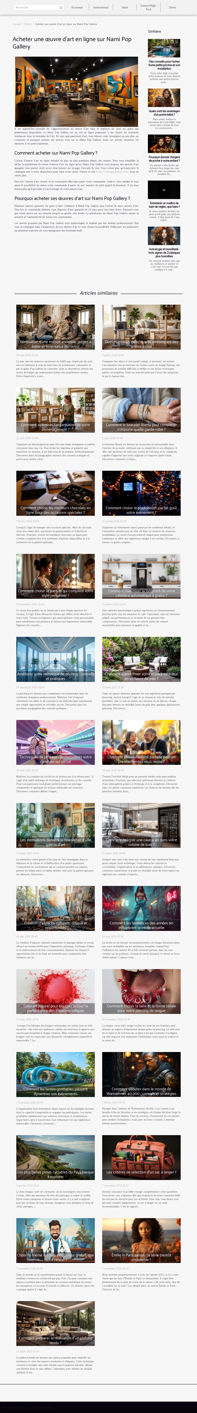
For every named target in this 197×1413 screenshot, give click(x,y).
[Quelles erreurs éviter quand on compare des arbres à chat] (141, 327)
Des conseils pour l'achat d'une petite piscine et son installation (164, 65)
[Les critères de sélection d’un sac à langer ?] (141, 1157)
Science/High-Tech (148, 7)
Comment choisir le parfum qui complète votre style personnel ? (55, 593)
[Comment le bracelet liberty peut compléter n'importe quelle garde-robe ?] (141, 410)
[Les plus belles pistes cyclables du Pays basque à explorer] (55, 1157)
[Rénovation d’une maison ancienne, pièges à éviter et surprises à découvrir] (55, 327)
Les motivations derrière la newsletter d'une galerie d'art (55, 842)
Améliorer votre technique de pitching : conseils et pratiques (55, 676)
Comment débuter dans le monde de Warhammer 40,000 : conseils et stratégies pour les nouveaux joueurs (141, 1094)
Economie (77, 7)
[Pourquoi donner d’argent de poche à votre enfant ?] (164, 144)
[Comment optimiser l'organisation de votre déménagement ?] (55, 410)
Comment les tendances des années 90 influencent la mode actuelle (141, 925)
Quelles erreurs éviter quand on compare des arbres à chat (141, 344)
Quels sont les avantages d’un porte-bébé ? (164, 113)
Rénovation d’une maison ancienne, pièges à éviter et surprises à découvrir (55, 344)
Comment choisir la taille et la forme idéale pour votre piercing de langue (141, 1008)
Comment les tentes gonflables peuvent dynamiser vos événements (55, 1091)
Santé (125, 7)
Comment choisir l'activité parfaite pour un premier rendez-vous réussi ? (141, 759)
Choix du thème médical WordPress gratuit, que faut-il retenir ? (55, 1257)
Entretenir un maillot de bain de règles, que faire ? (164, 205)
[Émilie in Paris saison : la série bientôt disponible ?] (141, 1240)
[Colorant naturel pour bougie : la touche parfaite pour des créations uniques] (55, 991)
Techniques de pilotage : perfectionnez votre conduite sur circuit (55, 759)
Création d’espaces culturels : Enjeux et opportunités (55, 925)
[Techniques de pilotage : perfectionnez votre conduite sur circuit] (55, 742)
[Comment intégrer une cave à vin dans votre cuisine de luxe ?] (141, 825)
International (101, 7)
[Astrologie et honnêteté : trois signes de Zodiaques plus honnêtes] (164, 236)
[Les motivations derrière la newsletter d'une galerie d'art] (55, 825)
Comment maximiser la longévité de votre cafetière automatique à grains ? (141, 593)
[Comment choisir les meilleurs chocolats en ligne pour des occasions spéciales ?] (55, 493)
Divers (172, 7)
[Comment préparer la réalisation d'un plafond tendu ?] (55, 1323)
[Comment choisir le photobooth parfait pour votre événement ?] (141, 493)
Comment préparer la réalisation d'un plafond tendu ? (55, 1340)
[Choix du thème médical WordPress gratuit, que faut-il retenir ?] (55, 1240)
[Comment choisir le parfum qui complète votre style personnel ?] (55, 576)
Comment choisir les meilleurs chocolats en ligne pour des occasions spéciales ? (56, 510)
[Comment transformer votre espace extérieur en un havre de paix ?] (141, 659)
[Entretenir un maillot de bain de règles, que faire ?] (164, 190)
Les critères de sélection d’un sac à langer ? (142, 1172)
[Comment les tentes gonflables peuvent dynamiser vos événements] (55, 1074)
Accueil (17, 24)
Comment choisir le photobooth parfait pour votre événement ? (141, 510)
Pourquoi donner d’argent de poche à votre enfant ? (164, 159)
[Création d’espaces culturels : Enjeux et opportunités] (55, 908)
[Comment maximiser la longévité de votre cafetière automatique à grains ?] (141, 576)
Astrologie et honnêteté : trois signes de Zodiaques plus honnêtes (164, 253)
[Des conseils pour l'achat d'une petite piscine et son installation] (164, 48)
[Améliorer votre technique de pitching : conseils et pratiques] (55, 659)
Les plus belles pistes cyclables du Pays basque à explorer (55, 1174)
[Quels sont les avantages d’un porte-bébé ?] (164, 98)
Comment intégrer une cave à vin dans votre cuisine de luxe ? (141, 842)
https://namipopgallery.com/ (112, 171)
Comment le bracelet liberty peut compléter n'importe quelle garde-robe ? (141, 427)
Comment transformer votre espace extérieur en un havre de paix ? (141, 676)
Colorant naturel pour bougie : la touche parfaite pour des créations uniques (55, 1008)
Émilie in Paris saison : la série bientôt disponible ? (141, 1257)
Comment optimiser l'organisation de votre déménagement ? (55, 427)
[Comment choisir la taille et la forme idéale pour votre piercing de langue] (141, 991)
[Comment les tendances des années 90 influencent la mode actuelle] (141, 908)
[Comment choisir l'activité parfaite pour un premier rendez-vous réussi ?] (141, 742)
